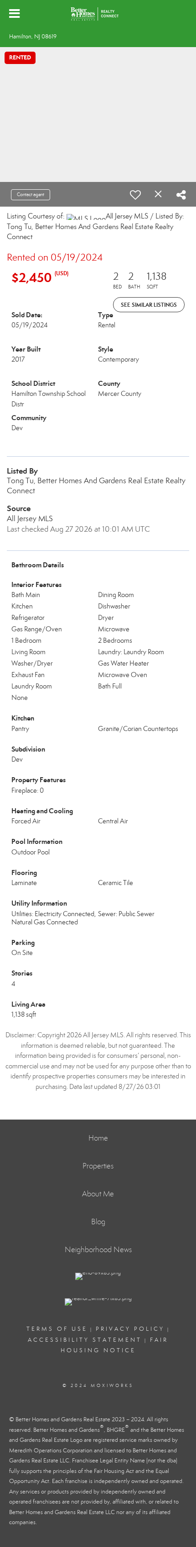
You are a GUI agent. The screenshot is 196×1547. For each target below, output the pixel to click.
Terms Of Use (57, 1329)
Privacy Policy (130, 1329)
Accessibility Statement (85, 1340)
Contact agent (30, 194)
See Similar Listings (149, 304)
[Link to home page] (98, 13)
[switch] (135, 194)
